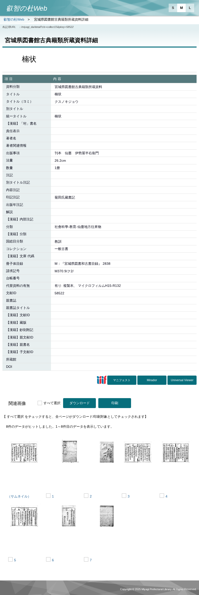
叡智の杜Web (14, 19)
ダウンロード (79, 403)
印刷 (114, 403)
